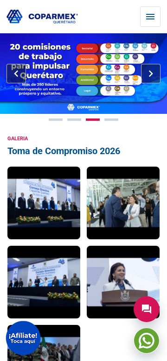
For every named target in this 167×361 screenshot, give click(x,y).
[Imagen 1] (56, 119)
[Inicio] (42, 17)
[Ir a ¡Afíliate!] (23, 338)
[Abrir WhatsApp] (147, 341)
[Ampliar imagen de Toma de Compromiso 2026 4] (123, 282)
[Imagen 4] (111, 119)
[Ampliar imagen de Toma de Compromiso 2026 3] (43, 282)
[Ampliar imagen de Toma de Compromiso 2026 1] (43, 203)
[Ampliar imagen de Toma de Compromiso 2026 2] (123, 203)
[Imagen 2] (74, 119)
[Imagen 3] (93, 119)
